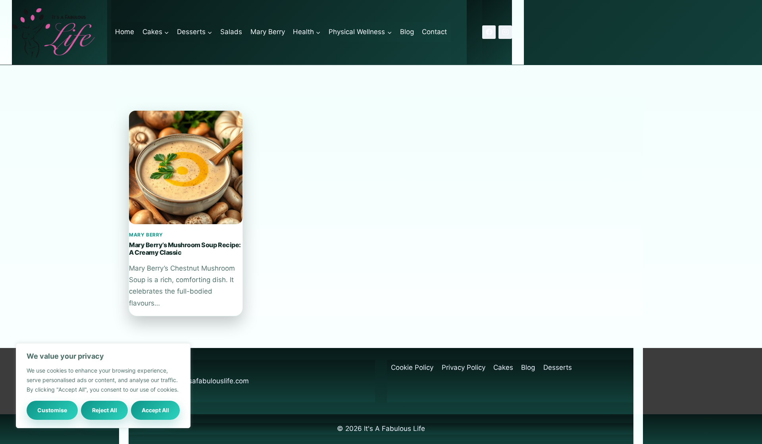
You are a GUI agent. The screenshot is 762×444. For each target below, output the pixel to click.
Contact (434, 32)
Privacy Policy (463, 367)
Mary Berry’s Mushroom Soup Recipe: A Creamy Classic (185, 248)
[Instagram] (505, 32)
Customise (52, 410)
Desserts (557, 367)
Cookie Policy (412, 367)
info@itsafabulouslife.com (207, 381)
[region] (103, 385)
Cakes (503, 367)
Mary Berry (267, 32)
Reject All (104, 410)
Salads (231, 32)
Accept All (155, 410)
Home (124, 32)
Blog (407, 32)
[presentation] (185, 167)
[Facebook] (489, 32)
